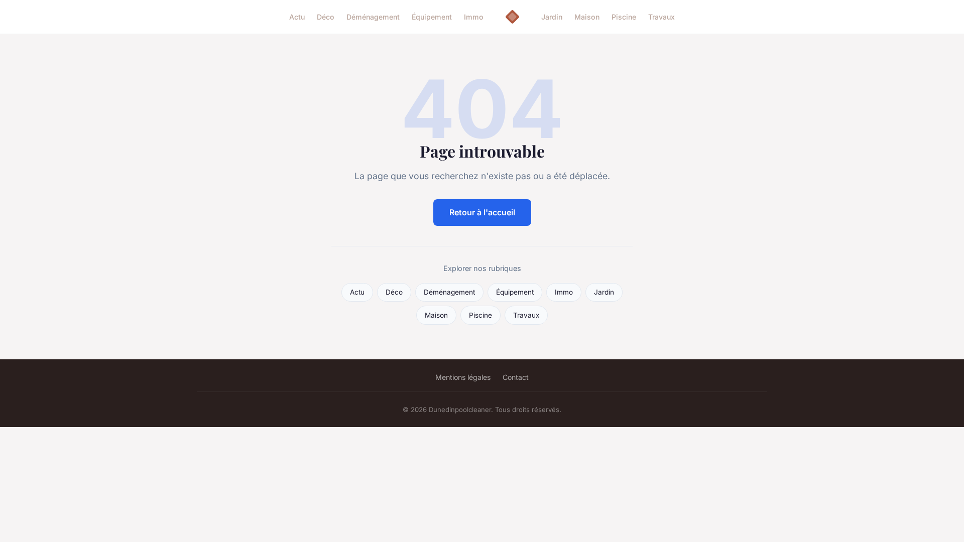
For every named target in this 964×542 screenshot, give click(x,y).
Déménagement (373, 17)
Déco (325, 17)
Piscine (624, 17)
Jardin (551, 17)
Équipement (432, 17)
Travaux (661, 17)
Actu (297, 17)
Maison (586, 17)
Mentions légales (463, 377)
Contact (516, 377)
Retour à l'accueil (482, 212)
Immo (474, 17)
